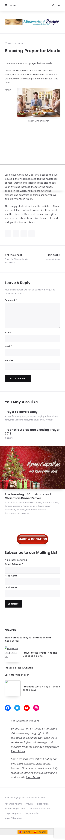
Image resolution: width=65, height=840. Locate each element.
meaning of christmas (27, 509)
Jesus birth (10, 509)
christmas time (30, 506)
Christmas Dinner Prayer (30, 502)
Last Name (11, 587)
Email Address (14, 563)
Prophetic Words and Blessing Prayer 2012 (32, 431)
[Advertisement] (32, 158)
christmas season (13, 506)
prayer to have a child (34, 419)
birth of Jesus (12, 502)
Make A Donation (13, 818)
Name (8, 332)
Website (9, 360)
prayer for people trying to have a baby (41, 416)
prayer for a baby (13, 416)
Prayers (50, 419)
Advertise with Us (13, 803)
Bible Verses (43, 803)
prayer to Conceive (14, 419)
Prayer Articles (32, 813)
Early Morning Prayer (17, 674)
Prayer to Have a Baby (21, 412)
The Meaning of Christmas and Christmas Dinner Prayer (28, 496)
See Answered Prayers (25, 721)
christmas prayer (51, 502)
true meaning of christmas (17, 513)
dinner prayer (45, 506)
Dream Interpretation (39, 808)
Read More (18, 751)
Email (8, 346)
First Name (11, 575)
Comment (11, 300)
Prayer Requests (13, 813)
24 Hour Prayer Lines (15, 808)
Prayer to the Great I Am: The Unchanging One (40, 654)
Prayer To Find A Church (19, 667)
